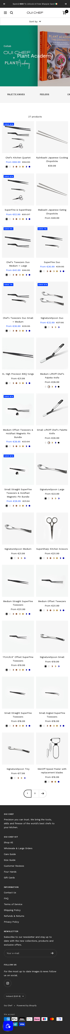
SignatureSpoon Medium (18, 549)
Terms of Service (13, 904)
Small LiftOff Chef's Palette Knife (52, 432)
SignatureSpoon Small (52, 657)
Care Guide (10, 854)
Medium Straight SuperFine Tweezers (18, 603)
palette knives (16, 94)
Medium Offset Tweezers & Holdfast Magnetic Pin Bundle (18, 433)
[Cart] (64, 12)
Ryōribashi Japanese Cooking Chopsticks (52, 159)
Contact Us (10, 892)
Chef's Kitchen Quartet (18, 157)
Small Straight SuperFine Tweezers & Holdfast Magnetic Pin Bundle (18, 493)
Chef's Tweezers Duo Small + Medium (18, 320)
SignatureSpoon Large (52, 489)
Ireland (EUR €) (13, 996)
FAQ (6, 898)
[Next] (43, 793)
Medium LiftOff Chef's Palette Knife (52, 376)
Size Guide (9, 860)
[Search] (11, 12)
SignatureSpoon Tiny (18, 769)
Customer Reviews (14, 866)
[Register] (52, 953)
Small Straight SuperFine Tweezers (18, 715)
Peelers (44, 94)
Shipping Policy (12, 910)
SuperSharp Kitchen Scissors (52, 549)
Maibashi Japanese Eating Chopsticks (52, 211)
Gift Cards (9, 877)
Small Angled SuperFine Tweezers (52, 715)
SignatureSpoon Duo (52, 318)
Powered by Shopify (26, 1005)
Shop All (8, 842)
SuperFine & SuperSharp (18, 209)
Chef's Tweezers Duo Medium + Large (18, 264)
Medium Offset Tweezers (52, 601)
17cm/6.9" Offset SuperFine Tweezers (18, 659)
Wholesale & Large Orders (18, 848)
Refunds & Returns (14, 916)
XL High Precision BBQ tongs (18, 374)
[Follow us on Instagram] (7, 983)
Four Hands (10, 871)
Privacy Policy (11, 921)
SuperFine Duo (52, 262)
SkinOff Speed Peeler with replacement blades (52, 771)
